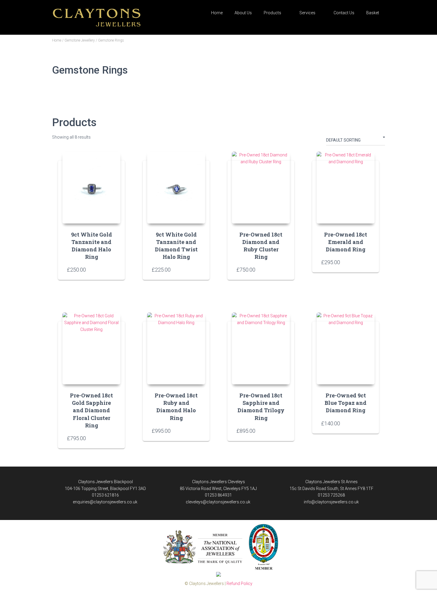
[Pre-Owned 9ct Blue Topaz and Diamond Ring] (346, 348)
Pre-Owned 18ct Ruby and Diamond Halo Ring (176, 406)
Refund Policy (239, 583)
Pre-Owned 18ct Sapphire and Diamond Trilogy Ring (261, 406)
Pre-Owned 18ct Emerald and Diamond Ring (345, 242)
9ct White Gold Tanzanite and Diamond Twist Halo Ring (176, 246)
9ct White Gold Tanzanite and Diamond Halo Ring (91, 246)
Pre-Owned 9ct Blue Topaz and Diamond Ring (346, 403)
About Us (243, 12)
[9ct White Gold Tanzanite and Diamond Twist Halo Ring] (176, 187)
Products (272, 12)
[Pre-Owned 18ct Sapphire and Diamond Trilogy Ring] (261, 348)
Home (217, 12)
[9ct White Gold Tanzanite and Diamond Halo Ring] (91, 187)
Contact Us (344, 12)
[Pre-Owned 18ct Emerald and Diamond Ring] (346, 187)
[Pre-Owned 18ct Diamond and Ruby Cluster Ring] (261, 187)
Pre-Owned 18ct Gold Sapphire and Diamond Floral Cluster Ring (91, 410)
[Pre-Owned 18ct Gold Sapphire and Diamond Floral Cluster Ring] (91, 348)
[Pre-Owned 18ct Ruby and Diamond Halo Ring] (176, 348)
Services (307, 12)
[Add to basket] (113, 269)
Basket (372, 12)
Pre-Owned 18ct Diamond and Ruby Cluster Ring (260, 246)
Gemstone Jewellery (80, 40)
